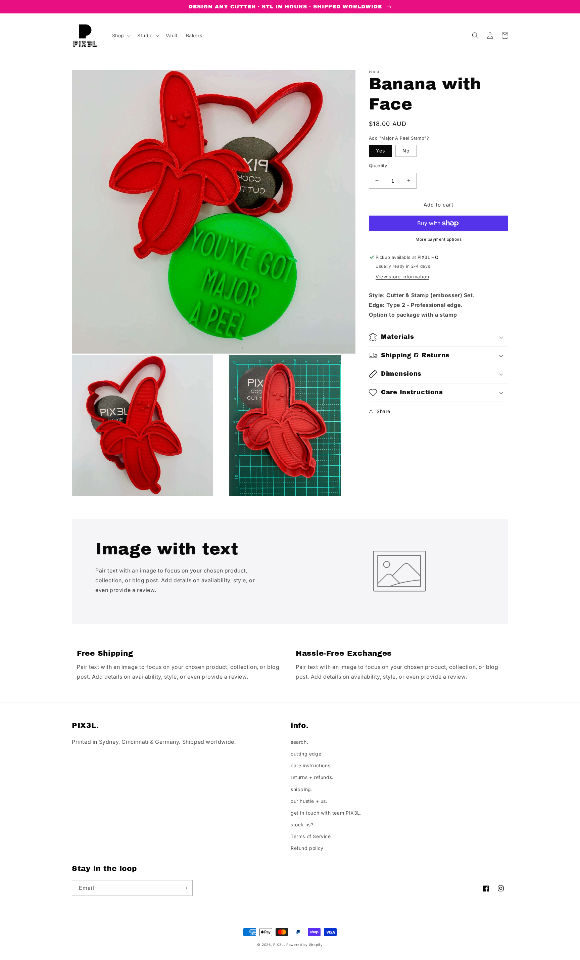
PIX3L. (279, 945)
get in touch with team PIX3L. (326, 813)
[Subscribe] (185, 888)
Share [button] (383, 411)
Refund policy (307, 848)
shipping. (301, 789)
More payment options (439, 239)
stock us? (302, 824)
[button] (120, 36)
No (405, 150)
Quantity (378, 165)
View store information (402, 276)
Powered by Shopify (304, 945)
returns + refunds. (312, 777)
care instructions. (311, 765)
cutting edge (306, 754)
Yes (380, 150)
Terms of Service (311, 836)
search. (299, 742)
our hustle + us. (309, 801)
